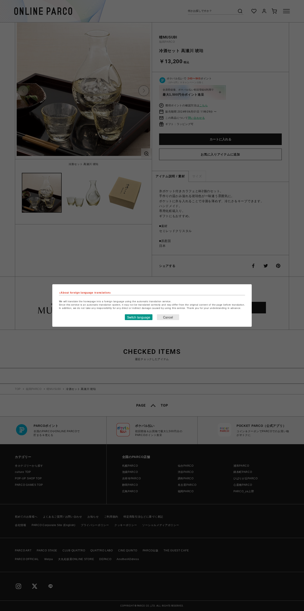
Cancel (168, 317)
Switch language (138, 317)
